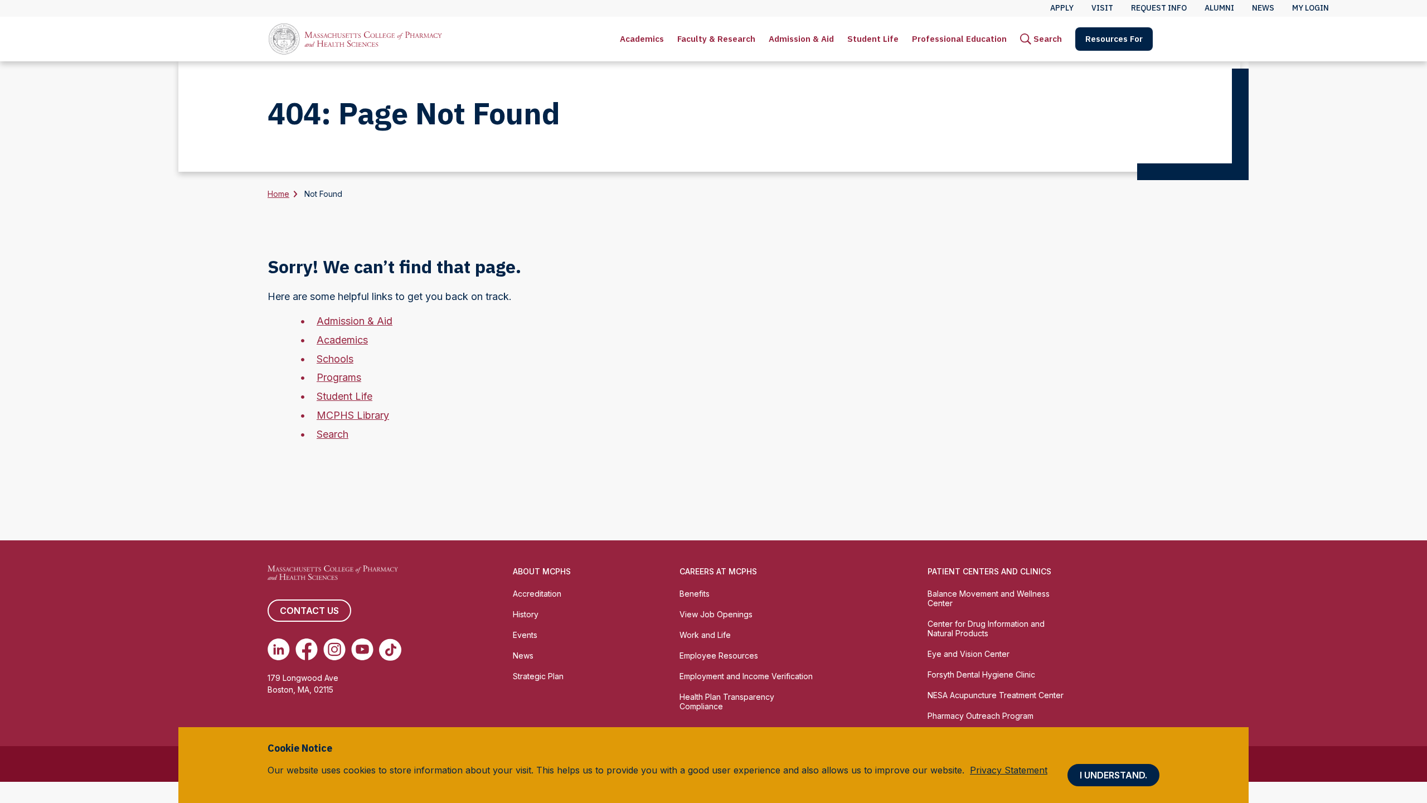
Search (332, 434)
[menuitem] (642, 39)
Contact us (309, 610)
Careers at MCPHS (718, 571)
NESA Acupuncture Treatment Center (996, 695)
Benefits (694, 593)
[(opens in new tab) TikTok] (390, 649)
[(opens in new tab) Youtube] (362, 649)
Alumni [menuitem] (1219, 8)
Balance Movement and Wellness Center (989, 598)
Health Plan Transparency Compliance (726, 701)
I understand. (1113, 775)
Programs (339, 377)
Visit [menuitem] (1102, 8)
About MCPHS (542, 571)
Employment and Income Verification (746, 676)
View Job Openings (716, 614)
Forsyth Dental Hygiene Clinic (981, 674)
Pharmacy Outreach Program (980, 715)
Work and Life (705, 635)
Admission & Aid (801, 38)
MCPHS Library (353, 415)
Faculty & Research (716, 38)
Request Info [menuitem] (1159, 8)
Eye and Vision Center (968, 654)
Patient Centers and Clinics (989, 571)
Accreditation (537, 593)
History (525, 614)
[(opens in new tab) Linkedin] (279, 649)
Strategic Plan (538, 676)
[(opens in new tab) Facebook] (306, 649)
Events (525, 635)
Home (278, 194)
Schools (335, 359)
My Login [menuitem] (1310, 8)
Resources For (1114, 38)
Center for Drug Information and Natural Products (986, 628)
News (523, 655)
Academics (642, 38)
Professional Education (959, 38)
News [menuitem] (1263, 8)
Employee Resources (718, 655)
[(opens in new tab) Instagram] (334, 649)
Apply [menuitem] (1062, 8)
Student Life (873, 38)
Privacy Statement (1008, 770)
